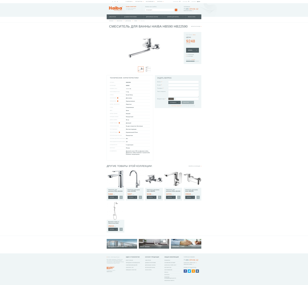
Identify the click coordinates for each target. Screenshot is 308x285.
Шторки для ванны (173, 16)
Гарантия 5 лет (130, 267)
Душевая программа (130, 16)
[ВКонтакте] (197, 271)
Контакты (166, 274)
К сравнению (190, 54)
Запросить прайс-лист (190, 262)
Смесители (112, 16)
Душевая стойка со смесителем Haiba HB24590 (113, 223)
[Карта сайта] (117, 1)
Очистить (186, 102)
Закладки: (185, 1)
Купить (190, 50)
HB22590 (143, 20)
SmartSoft (109, 271)
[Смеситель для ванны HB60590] (154, 179)
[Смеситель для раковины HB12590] (173, 179)
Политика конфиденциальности (170, 278)
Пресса (166, 272)
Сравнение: (176, 1)
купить (112, 197)
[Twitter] (189, 271)
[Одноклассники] (193, 271)
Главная (111, 20)
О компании (129, 1)
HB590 (135, 20)
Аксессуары (191, 16)
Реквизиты (167, 260)
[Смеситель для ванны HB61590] (192, 179)
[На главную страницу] (116, 8)
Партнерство (167, 267)
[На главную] (112, 1)
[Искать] (176, 10)
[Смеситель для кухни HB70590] (135, 179)
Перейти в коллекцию (194, 166)
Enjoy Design (129, 260)
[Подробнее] (121, 197)
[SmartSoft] (111, 267)
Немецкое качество (131, 269)
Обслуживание (168, 269)
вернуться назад (195, 26)
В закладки (190, 56)
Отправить (173, 102)
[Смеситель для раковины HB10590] (115, 179)
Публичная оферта (169, 280)
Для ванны (128, 20)
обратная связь (188, 10)
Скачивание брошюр (169, 262)
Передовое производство (133, 262)
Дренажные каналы (152, 16)
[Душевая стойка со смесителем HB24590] (115, 211)
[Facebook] (185, 271)
